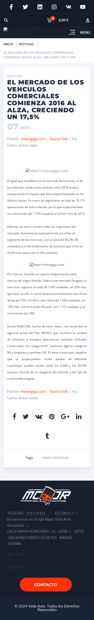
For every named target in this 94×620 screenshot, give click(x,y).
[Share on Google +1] (65, 416)
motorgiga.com (33, 138)
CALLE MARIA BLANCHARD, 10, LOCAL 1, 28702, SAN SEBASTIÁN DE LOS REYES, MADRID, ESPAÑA (46, 537)
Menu (85, 32)
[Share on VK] (38, 416)
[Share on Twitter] (26, 416)
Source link (59, 138)
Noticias (26, 44)
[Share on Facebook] (14, 416)
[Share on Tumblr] (47, 435)
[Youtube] (83, 7)
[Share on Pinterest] (51, 416)
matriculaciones (55, 457)
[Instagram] (54, 7)
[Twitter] (25, 7)
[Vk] (68, 7)
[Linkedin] (39, 7)
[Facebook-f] (11, 7)
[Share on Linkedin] (78, 416)
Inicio (8, 44)
